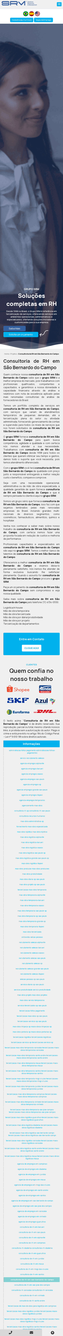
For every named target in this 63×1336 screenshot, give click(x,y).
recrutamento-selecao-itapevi (32, 974)
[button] (59, 4)
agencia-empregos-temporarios (32, 800)
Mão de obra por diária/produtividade (23, 617)
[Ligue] (10, 1332)
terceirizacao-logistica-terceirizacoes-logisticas (32, 1037)
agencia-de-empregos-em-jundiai (32, 1174)
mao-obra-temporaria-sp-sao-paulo (32, 916)
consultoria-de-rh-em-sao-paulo (32, 1232)
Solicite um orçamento (21, 334)
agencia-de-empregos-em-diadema (32, 1169)
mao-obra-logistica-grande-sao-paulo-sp (32, 858)
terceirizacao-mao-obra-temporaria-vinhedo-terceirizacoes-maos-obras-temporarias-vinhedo (32, 1103)
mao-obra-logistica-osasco (32, 847)
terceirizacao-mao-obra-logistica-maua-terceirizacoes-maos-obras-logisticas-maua (32, 1157)
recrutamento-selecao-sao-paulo (32, 958)
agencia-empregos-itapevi (32, 795)
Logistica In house (13, 607)
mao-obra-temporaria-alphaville (32, 895)
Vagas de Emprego (43, 20)
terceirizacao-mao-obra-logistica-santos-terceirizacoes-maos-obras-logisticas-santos (32, 1327)
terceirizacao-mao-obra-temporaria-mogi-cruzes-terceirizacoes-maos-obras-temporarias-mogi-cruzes (32, 1079)
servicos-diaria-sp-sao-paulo (32, 984)
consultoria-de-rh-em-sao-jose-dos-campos (32, 1285)
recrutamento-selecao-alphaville (32, 942)
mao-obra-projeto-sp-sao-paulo (32, 884)
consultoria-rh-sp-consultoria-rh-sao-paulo (32, 811)
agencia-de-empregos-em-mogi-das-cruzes (32, 1185)
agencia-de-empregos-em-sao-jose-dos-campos (32, 1206)
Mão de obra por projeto (16, 620)
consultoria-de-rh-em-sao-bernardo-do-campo (32, 1279)
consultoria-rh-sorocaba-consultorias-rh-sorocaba (32, 1290)
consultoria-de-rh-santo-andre (32, 1300)
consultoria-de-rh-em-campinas (32, 1243)
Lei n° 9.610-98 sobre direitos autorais (25, 736)
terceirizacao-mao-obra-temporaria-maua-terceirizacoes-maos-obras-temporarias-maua (32, 1064)
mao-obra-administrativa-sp (32, 821)
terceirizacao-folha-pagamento (32, 1011)
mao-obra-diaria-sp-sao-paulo (32, 879)
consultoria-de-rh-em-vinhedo (32, 1295)
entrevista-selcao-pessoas (32, 937)
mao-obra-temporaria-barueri (32, 900)
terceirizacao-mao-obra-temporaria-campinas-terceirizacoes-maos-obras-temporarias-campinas (32, 1095)
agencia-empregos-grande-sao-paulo (32, 789)
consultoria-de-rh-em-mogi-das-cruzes (32, 1269)
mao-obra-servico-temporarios (32, 1000)
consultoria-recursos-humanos (32, 816)
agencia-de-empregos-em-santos (32, 1195)
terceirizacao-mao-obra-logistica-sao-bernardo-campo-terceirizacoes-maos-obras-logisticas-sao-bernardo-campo (32, 1134)
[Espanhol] (31, 13)
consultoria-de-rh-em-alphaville (32, 1237)
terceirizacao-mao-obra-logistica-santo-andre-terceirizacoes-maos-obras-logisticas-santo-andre (32, 1149)
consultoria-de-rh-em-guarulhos (32, 1253)
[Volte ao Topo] (52, 1332)
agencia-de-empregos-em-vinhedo (32, 1216)
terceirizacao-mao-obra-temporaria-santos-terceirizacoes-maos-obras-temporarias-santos (32, 1072)
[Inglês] (37, 13)
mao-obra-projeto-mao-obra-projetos (32, 995)
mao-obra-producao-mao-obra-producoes (32, 868)
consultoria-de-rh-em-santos (32, 1274)
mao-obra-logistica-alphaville (32, 837)
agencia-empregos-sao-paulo (32, 779)
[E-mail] (31, 1332)
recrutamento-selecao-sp (32, 963)
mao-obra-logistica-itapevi (32, 863)
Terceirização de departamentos (21, 623)
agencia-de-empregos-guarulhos (32, 1221)
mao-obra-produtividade (32, 874)
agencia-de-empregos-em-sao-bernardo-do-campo (32, 1200)
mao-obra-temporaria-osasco (32, 905)
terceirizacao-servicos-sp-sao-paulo (32, 1021)
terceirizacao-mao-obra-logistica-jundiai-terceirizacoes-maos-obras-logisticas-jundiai (32, 1312)
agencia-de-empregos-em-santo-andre (32, 1190)
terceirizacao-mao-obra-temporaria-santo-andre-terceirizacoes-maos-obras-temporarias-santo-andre (32, 1056)
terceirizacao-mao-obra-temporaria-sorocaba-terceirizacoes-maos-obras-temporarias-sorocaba (32, 1048)
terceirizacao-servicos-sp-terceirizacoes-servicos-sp (32, 1042)
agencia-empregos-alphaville (32, 763)
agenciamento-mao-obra (32, 805)
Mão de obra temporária (16, 610)
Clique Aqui (31, 648)
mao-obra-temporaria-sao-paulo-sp (32, 911)
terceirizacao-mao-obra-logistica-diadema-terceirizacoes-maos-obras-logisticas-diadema (32, 1126)
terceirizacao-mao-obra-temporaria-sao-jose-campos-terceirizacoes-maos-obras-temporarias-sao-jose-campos (32, 1110)
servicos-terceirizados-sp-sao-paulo (32, 1005)
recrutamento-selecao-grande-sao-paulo (32, 968)
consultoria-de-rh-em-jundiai (32, 1258)
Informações (31, 744)
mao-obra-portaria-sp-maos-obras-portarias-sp (32, 1032)
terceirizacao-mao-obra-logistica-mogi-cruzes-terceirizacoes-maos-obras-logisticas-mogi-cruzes (32, 1320)
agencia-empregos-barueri (32, 768)
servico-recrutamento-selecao (32, 758)
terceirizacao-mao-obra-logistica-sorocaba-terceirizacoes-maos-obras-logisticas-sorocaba (32, 1141)
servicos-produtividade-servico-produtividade (32, 989)
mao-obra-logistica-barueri (32, 842)
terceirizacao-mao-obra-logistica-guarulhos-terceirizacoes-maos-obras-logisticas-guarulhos (32, 1118)
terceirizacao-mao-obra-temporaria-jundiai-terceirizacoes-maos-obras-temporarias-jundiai (32, 1087)
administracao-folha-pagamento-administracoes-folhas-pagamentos (32, 751)
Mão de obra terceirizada (16, 614)
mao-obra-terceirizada (32, 932)
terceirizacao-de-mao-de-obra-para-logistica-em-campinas (32, 1306)
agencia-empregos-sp (32, 784)
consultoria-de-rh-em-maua (32, 1264)
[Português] (25, 13)
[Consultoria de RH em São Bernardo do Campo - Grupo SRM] (19, 3)
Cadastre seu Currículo (22, 20)
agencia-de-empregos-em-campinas (32, 1164)
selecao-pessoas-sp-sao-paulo (32, 979)
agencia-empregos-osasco (32, 774)
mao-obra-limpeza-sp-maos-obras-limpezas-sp (32, 1026)
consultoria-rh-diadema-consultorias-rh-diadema (32, 1248)
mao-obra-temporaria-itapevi (32, 926)
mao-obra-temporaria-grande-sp (32, 921)
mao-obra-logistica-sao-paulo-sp (32, 853)
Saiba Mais (14, 328)
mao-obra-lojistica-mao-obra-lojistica (32, 832)
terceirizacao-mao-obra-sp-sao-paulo (32, 1016)
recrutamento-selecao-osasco (32, 953)
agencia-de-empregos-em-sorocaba (32, 1211)
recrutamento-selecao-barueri (32, 947)
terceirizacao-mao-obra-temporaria (32, 889)
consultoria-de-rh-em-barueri (32, 1227)
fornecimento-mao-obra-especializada (32, 826)
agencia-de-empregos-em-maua (32, 1179)
